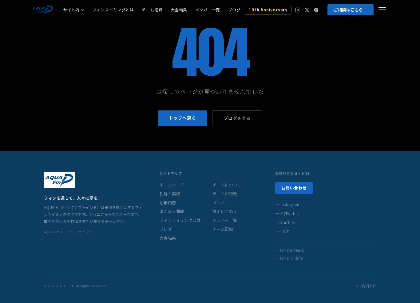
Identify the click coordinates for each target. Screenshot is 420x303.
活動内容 (168, 202)
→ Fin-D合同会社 (290, 250)
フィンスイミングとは (113, 10)
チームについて (226, 185)
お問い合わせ (224, 211)
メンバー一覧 (207, 10)
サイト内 (71, 10)
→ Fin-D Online (289, 258)
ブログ (234, 10)
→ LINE (282, 231)
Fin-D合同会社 (364, 285)
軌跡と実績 (170, 194)
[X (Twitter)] (307, 10)
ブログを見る (237, 118)
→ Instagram (287, 204)
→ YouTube (286, 222)
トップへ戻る (182, 118)
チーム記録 (152, 10)
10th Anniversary (268, 10)
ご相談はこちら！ (350, 10)
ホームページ (172, 185)
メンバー (220, 202)
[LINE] (316, 10)
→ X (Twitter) (287, 213)
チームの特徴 (224, 194)
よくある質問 (172, 211)
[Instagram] (298, 10)
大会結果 (179, 10)
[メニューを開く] (382, 10)
